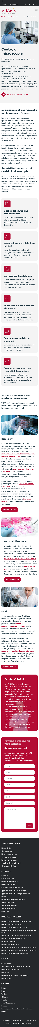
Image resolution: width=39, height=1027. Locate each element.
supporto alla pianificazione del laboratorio (17, 651)
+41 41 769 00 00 (13, 1023)
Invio (29, 825)
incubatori (7, 486)
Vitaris (3, 17)
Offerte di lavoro (13, 4)
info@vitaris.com (27, 1023)
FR (33, 4)
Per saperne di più (9, 509)
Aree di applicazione (14, 17)
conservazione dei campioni (23, 469)
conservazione (8, 471)
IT (37, 4)
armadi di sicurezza (26, 484)
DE (25, 4)
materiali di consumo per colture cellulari (20, 559)
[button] (2, 1)
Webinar (3, 4)
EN (29, 4)
